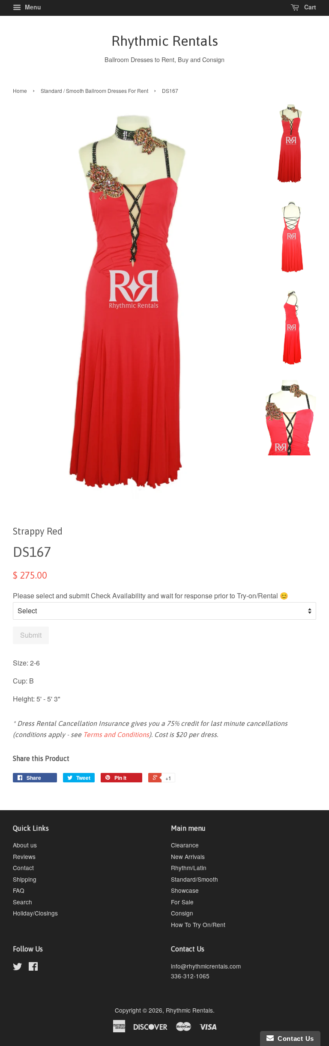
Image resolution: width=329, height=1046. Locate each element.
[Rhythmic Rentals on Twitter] (17, 967)
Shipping (24, 879)
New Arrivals (188, 856)
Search (22, 901)
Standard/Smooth (194, 879)
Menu (32, 7)
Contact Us (294, 1038)
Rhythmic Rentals (164, 41)
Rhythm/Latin (188, 867)
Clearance (185, 845)
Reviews (24, 856)
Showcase (185, 890)
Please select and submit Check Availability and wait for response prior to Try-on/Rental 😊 (150, 595)
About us (25, 845)
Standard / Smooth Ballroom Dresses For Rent (94, 90)
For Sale (182, 901)
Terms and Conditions (116, 734)
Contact (23, 867)
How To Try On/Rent (198, 924)
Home (20, 90)
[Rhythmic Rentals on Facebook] (33, 967)
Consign (182, 913)
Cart (309, 7)
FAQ (18, 890)
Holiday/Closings (35, 913)
